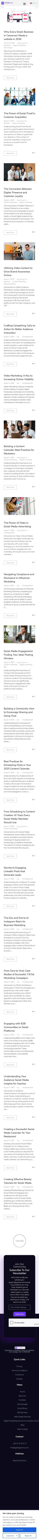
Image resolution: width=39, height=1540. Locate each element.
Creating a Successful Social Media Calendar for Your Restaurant (19, 1133)
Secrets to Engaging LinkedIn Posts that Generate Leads (15, 871)
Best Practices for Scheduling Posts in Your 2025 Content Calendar (17, 765)
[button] (24, 4)
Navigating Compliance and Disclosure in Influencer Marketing (19, 578)
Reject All (28, 1536)
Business (7, 123)
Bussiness (7, 45)
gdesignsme (24, 43)
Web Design (8, 48)
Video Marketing (10, 284)
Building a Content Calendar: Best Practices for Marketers (19, 450)
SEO (5, 667)
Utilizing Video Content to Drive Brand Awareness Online (18, 271)
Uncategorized (27, 337)
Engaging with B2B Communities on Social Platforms (16, 1027)
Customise (10, 1536)
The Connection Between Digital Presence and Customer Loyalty (18, 192)
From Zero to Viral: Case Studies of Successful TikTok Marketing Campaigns (19, 974)
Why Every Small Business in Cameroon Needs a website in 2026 (18, 35)
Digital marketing (19, 45)
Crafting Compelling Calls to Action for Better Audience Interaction (19, 329)
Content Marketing (10, 202)
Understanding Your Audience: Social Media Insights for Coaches (16, 1080)
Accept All (19, 1530)
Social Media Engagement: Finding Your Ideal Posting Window (18, 655)
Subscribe (20, 1314)
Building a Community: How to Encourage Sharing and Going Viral (19, 712)
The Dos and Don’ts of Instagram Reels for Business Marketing (16, 921)
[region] (19, 1525)
